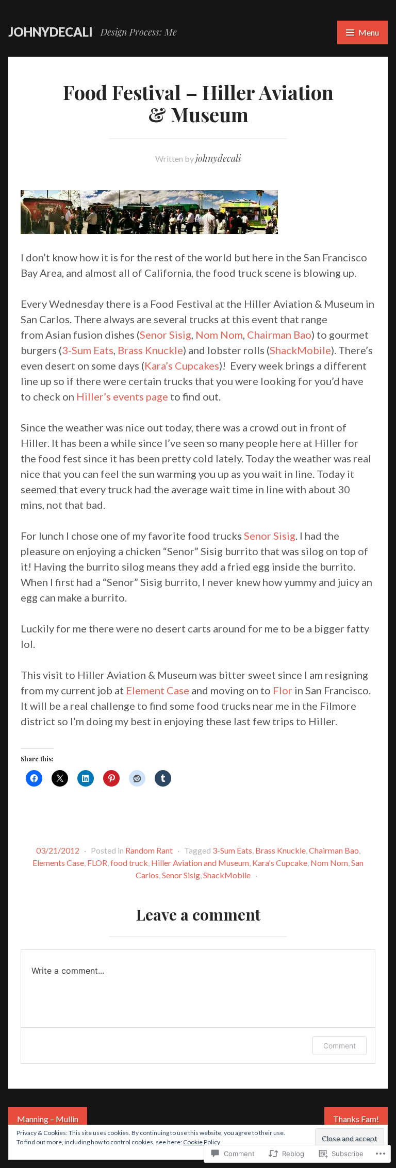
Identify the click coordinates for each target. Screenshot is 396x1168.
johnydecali (50, 31)
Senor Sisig (165, 334)
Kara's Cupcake (279, 862)
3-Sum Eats (87, 350)
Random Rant (149, 850)
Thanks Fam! (356, 1119)
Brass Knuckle (150, 350)
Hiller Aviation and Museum (200, 862)
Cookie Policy (201, 1142)
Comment (339, 1045)
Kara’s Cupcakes (181, 365)
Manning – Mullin (47, 1119)
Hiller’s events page (122, 396)
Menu (368, 32)
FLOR (97, 862)
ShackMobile (300, 350)
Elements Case (58, 862)
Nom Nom (219, 334)
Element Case (157, 690)
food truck (129, 862)
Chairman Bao (279, 334)
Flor (282, 690)
